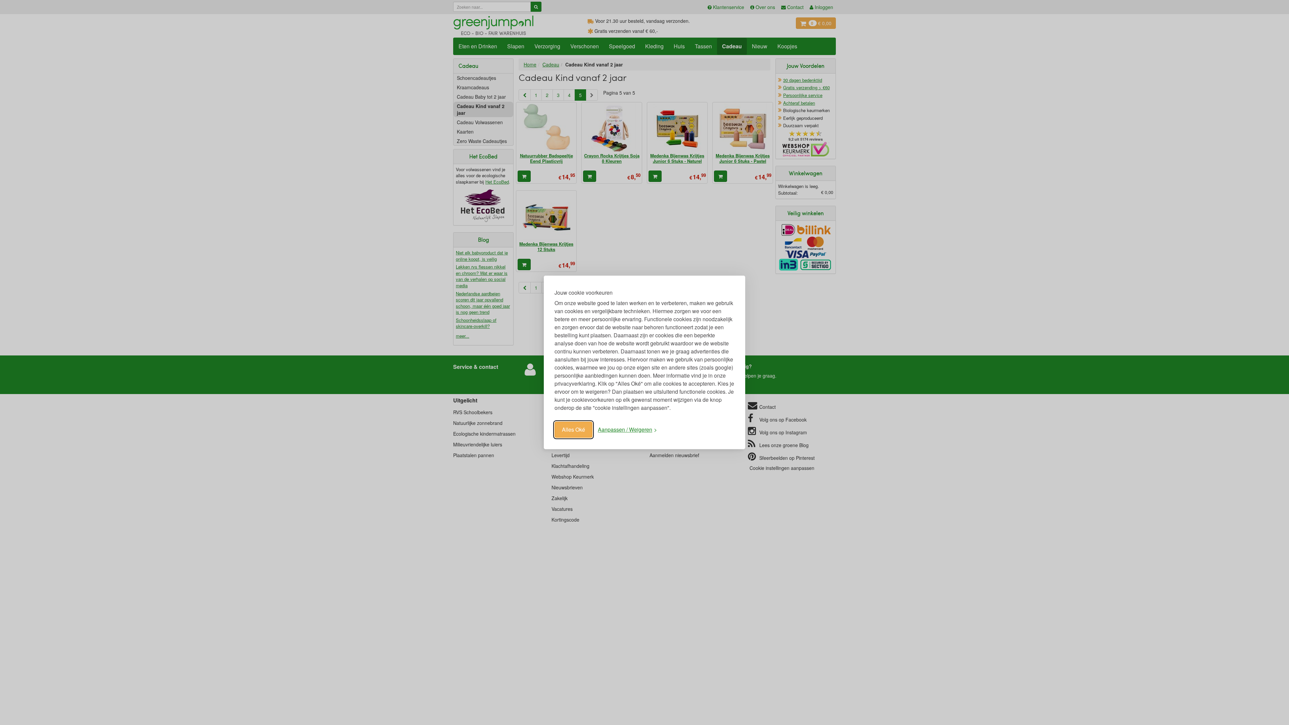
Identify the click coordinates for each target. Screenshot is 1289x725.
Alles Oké (573, 429)
